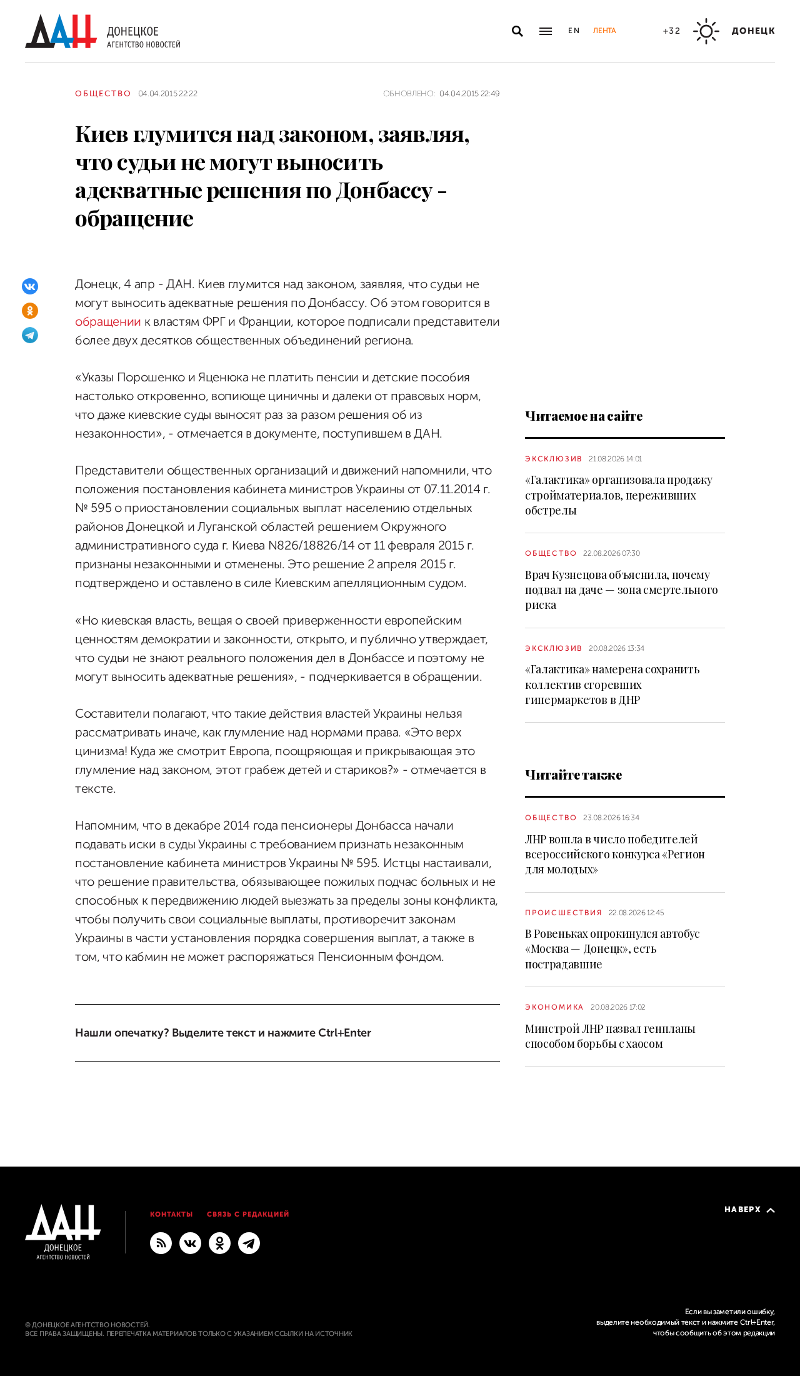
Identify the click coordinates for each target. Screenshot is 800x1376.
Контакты (171, 1214)
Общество (103, 93)
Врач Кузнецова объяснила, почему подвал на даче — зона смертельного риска (621, 590)
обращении (108, 321)
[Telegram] (30, 335)
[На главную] (102, 31)
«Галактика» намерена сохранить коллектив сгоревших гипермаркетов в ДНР (612, 684)
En (574, 30)
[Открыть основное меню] (546, 31)
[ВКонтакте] (30, 286)
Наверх (742, 1209)
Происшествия (563, 912)
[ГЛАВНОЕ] (249, 1242)
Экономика (554, 1007)
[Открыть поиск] (518, 31)
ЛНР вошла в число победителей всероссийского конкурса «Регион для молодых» (615, 854)
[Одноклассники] (30, 311)
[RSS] (161, 1242)
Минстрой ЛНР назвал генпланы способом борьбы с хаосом (610, 1036)
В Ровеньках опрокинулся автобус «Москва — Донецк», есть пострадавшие (612, 949)
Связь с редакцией (248, 1214)
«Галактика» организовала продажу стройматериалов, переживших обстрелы (618, 495)
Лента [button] (604, 30)
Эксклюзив (553, 458)
